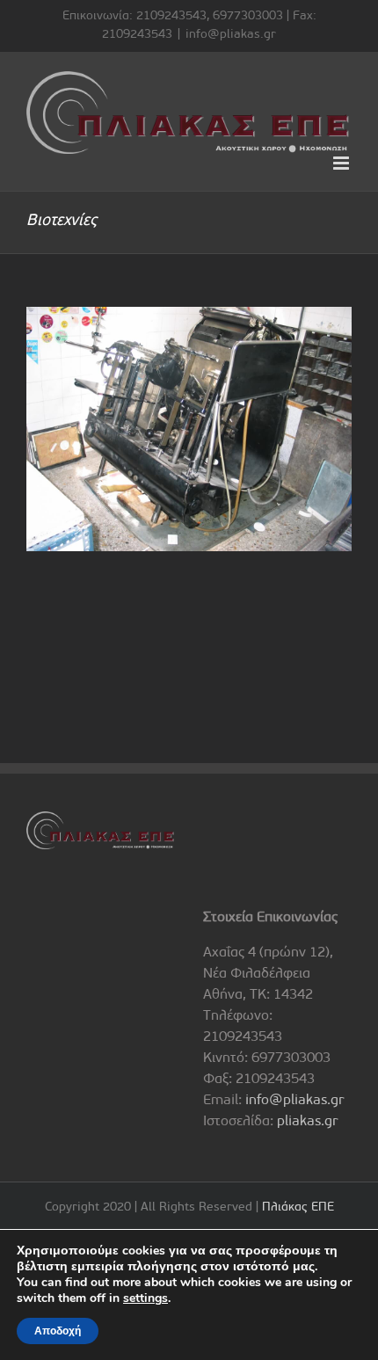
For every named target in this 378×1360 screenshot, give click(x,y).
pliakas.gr (307, 1122)
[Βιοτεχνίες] (189, 429)
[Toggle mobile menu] (342, 163)
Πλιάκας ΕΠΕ (298, 1207)
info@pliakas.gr (230, 34)
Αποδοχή (57, 1331)
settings (145, 1298)
